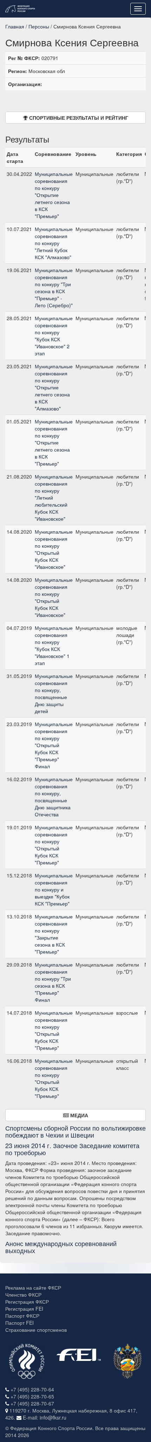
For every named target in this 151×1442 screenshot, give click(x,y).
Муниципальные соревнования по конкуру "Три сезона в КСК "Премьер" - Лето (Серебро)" (54, 287)
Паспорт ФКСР (22, 1315)
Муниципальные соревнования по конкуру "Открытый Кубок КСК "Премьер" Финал (54, 745)
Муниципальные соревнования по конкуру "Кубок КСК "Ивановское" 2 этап (54, 336)
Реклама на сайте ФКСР (33, 1287)
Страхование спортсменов (36, 1329)
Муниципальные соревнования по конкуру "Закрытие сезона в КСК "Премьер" (54, 934)
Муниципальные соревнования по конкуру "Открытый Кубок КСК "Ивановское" (54, 549)
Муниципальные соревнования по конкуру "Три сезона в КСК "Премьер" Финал (54, 982)
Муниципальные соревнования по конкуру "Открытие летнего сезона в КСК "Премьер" (54, 194)
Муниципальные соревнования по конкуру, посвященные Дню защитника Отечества (54, 797)
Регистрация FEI (24, 1308)
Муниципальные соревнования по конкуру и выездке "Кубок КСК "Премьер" (54, 889)
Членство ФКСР (23, 1294)
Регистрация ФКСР (27, 1301)
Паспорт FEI (19, 1322)
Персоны (38, 26)
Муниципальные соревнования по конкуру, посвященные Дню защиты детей (54, 693)
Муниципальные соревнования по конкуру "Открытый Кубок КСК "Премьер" (54, 845)
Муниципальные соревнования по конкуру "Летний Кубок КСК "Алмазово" (54, 243)
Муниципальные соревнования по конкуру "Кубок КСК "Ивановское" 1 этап (54, 645)
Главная (14, 26)
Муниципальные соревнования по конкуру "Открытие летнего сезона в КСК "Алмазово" (54, 387)
